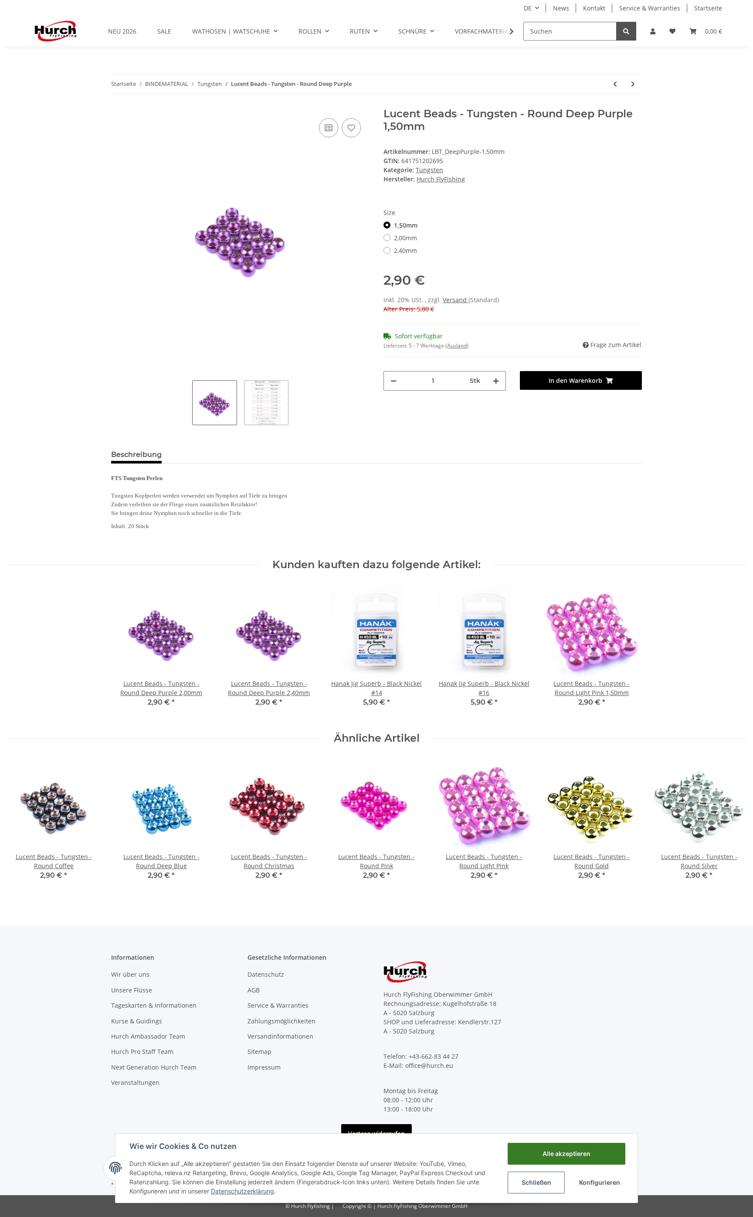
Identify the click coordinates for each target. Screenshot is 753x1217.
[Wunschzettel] (672, 31)
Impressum (264, 1067)
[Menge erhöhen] (495, 381)
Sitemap (259, 1051)
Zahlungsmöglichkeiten (281, 1021)
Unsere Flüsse (131, 990)
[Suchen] (626, 31)
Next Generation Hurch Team (154, 1067)
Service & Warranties (649, 8)
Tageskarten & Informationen (154, 1005)
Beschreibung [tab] (136, 454)
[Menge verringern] (393, 381)
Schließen (536, 1182)
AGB (254, 990)
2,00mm (405, 238)
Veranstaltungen (135, 1082)
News (561, 8)
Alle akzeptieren (566, 1153)
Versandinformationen (280, 1036)
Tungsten (429, 170)
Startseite (708, 8)
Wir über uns (130, 974)
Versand (455, 300)
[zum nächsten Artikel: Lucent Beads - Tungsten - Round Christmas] (633, 84)
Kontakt (594, 8)
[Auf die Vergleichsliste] (328, 127)
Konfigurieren (599, 1182)
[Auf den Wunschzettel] (351, 127)
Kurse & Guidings (136, 1021)
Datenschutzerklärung (242, 1191)
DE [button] (528, 8)
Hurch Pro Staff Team (142, 1051)
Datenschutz (266, 974)
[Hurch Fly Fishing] (55, 31)
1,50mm (405, 225)
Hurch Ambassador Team (148, 1036)
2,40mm (405, 250)
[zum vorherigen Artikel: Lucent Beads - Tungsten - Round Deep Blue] (615, 84)
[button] (652, 31)
